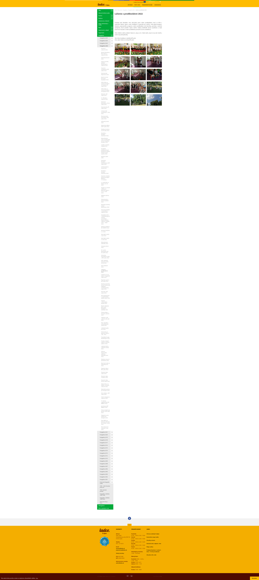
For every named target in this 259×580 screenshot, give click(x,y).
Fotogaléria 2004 (104, 474)
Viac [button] (37, 578)
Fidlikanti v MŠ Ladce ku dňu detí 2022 (105, 319)
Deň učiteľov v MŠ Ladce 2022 (105, 393)
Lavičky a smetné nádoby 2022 (105, 145)
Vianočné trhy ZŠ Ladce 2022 (105, 107)
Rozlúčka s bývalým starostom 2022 (105, 134)
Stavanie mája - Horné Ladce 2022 (105, 380)
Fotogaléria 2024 (104, 40)
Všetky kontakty (120, 553)
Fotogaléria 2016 (104, 445)
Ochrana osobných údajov (153, 534)
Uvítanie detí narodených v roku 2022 (105, 112)
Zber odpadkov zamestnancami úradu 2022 (104, 324)
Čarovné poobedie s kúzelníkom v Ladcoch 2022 (105, 211)
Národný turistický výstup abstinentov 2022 (105, 206)
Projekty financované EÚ (139, 2)
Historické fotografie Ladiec (104, 482)
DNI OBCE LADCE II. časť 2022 (105, 239)
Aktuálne (130, 4)
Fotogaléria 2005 (104, 471)
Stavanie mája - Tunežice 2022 (104, 376)
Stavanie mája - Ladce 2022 (104, 373)
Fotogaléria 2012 (104, 455)
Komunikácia (157, 4)
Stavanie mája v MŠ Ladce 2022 (104, 369)
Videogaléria (101, 505)
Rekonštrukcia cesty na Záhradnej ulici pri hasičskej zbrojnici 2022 (105, 140)
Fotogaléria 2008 (104, 463)
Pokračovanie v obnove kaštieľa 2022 (104, 201)
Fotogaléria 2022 (104, 46)
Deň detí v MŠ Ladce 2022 (104, 292)
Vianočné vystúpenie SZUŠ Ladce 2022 (105, 69)
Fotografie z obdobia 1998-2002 (104, 498)
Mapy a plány (150, 546)
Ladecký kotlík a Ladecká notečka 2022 (105, 347)
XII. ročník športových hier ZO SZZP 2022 (104, 251)
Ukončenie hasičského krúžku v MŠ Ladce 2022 (105, 256)
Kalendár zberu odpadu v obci (154, 543)
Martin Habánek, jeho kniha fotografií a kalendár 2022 (105, 307)
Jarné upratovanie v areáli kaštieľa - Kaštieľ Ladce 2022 (105, 297)
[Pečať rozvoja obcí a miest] (104, 541)
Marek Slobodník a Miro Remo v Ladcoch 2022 (105, 54)
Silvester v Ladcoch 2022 (104, 49)
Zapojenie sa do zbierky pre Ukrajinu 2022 (105, 416)
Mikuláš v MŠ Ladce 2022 (104, 94)
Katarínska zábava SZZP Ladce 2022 (105, 126)
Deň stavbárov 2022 (104, 266)
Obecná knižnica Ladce (104, 13)
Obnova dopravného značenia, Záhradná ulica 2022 (104, 354)
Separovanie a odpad (103, 30)
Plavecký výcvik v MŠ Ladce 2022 (105, 280)
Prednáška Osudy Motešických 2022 (105, 337)
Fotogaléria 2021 (104, 432)
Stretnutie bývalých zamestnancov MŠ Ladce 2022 (105, 162)
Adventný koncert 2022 (105, 58)
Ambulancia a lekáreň (103, 21)
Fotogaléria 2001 (104, 479)
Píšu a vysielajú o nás (103, 508)
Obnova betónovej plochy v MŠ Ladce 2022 (105, 411)
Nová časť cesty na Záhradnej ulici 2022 (105, 364)
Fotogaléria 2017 (104, 442)
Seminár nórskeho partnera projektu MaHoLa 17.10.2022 (105, 178)
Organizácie (101, 32)
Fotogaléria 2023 (104, 43)
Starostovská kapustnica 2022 (105, 74)
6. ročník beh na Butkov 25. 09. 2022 (105, 184)
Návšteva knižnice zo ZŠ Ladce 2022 (105, 130)
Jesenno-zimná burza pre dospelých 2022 (105, 78)
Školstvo (100, 18)
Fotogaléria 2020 (104, 434)
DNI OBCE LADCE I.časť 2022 (105, 235)
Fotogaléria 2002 (104, 477)
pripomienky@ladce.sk (121, 550)
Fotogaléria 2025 (104, 38)
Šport (99, 27)
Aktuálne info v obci (151, 555)
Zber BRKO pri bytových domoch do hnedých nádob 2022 (105, 422)
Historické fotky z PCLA (104, 502)
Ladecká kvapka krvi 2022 (105, 328)
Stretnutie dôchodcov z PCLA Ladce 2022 (105, 103)
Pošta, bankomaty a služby (103, 24)
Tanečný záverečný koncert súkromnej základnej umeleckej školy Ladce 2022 (105, 286)
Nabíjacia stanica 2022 (105, 196)
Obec (99, 10)
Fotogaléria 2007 (104, 466)
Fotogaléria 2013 (104, 453)
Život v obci (137, 4)
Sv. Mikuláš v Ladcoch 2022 (104, 98)
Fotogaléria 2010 (104, 458)
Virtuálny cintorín (151, 540)
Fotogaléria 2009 (104, 461)
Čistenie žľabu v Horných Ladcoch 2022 (105, 314)
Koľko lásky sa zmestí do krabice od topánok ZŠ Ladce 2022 (105, 84)
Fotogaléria (101, 35)
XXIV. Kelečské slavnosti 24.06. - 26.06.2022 (105, 262)
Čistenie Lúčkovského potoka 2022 (104, 302)
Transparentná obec (147, 4)
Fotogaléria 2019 (104, 437)
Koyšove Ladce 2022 (104, 157)
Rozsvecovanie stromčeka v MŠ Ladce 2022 (105, 117)
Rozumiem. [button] (254, 578)
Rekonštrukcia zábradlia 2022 (104, 243)
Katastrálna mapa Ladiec (153, 537)
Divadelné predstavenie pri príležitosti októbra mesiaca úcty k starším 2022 (105, 151)
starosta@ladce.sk (120, 548)
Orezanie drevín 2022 (105, 246)
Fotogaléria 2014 (104, 450)
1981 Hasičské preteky (103, 490)
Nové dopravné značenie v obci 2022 (104, 428)
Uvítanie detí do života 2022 (105, 167)
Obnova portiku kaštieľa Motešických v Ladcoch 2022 (105, 63)
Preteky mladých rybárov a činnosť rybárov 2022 (105, 342)
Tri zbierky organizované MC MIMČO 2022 (105, 402)
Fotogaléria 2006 (104, 469)
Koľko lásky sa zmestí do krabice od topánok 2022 (105, 90)
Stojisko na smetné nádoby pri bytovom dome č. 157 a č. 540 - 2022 (105, 190)
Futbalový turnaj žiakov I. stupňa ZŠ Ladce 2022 (105, 276)
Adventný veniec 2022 (105, 122)
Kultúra (100, 15)
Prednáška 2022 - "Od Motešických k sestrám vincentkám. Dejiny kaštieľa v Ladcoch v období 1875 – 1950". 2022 (105, 219)
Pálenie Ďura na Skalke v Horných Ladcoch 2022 (105, 385)
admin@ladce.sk (120, 563)
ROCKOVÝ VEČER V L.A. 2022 (105, 231)
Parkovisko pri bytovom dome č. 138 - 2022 (105, 333)
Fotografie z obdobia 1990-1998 (104, 494)
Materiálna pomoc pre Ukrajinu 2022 (105, 389)
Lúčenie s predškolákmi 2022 (104, 271)
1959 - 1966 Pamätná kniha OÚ (105, 486)
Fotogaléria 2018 (104, 440)
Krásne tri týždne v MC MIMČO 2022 (105, 227)
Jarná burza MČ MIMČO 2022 (104, 406)
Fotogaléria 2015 (104, 448)
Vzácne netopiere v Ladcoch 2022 (105, 397)
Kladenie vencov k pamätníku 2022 (105, 360)
